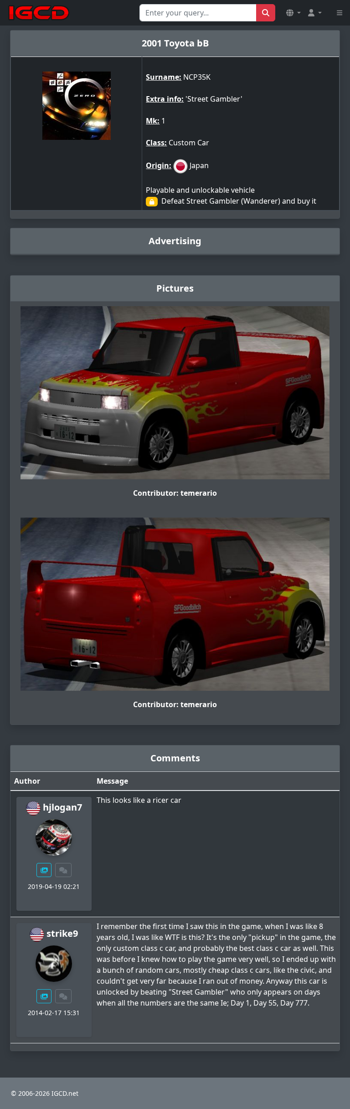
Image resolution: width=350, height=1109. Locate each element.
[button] (293, 13)
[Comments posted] (63, 870)
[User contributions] (44, 870)
